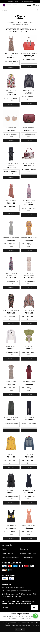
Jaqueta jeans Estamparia (29, 453)
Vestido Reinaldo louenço (11, 54)
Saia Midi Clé (11, 490)
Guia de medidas (26, 558)
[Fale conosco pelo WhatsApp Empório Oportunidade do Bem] (35, 615)
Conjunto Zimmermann (29, 274)
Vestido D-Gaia (11, 200)
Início (4, 549)
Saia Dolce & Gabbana (11, 91)
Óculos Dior (11, 128)
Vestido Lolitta (29, 490)
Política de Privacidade (10, 558)
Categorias (24, 549)
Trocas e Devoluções (28, 553)
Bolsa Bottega (29, 128)
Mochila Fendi (11, 526)
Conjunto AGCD (29, 382)
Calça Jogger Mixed (11, 310)
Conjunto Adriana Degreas (11, 164)
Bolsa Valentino (29, 163)
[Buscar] (37, 10)
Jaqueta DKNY (11, 346)
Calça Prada (29, 417)
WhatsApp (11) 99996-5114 (14, 587)
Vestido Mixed (11, 382)
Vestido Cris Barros (11, 238)
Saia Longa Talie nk (11, 417)
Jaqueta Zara (29, 310)
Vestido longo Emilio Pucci (11, 274)
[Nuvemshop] (20, 614)
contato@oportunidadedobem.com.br (19, 591)
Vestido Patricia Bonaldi (29, 201)
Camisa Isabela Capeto (11, 453)
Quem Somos (7, 553)
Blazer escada (29, 90)
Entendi (20, 629)
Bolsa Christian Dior (29, 53)
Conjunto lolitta (29, 526)
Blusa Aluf (29, 346)
